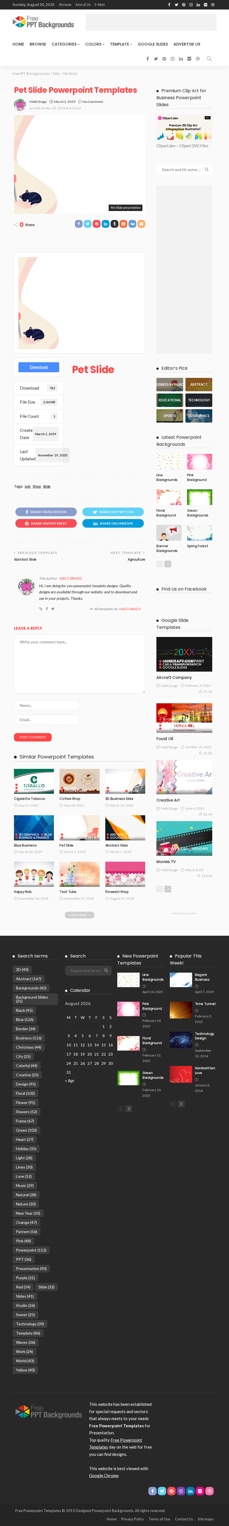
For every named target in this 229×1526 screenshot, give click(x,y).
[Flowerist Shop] (125, 874)
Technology (30, 1323)
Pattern (26, 1231)
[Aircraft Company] (184, 654)
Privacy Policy (132, 1519)
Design (26, 1084)
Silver (134, 790)
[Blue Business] (34, 827)
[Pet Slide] (79, 827)
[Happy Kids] (34, 874)
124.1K (206, 876)
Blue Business (25, 845)
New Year (28, 1213)
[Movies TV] (184, 838)
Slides (25, 1296)
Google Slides (153, 44)
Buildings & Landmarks (182, 722)
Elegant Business (202, 977)
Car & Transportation (182, 664)
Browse (65, 4)
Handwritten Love (205, 1070)
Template (119, 44)
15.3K (207, 753)
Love (24, 1176)
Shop (37, 486)
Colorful (26, 1065)
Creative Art (168, 800)
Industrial (73, 880)
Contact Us (184, 1519)
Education (28, 883)
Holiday (26, 1148)
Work (24, 1351)
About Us (83, 4)
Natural (26, 1194)
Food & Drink (30, 784)
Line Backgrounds (167, 477)
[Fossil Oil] (184, 715)
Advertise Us (186, 44)
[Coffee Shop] (79, 781)
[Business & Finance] (169, 384)
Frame (25, 1121)
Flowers (117, 880)
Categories (64, 44)
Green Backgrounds (197, 513)
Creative (27, 1074)
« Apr (70, 1080)
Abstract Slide (25, 559)
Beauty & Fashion (33, 880)
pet (28, 486)
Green (24, 790)
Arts (167, 790)
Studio (25, 1305)
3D (22, 969)
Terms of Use (159, 1519)
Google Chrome (103, 1475)
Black (24, 1010)
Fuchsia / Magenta (125, 883)
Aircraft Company (174, 677)
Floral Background (166, 513)
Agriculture (136, 559)
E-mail (100, 4)
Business (29, 1038)
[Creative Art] (184, 777)
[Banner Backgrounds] (169, 533)
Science (70, 883)
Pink (23, 1240)
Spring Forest (197, 546)
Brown (70, 787)
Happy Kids (23, 891)
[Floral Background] (169, 497)
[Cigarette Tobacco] (34, 781)
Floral (25, 1093)
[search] (209, 58)
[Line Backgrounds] (169, 462)
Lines (24, 1167)
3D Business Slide (119, 798)
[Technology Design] (181, 1040)
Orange (116, 790)
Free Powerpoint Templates (38, 1510)
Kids (46, 883)
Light (24, 1157)
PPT (23, 1259)
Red (195, 725)
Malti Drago (38, 101)
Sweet (25, 1314)
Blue (48, 834)
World (25, 1360)
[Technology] (198, 400)
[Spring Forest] (199, 533)
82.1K (207, 814)
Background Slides (32, 999)
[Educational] (169, 400)
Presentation (31, 1268)
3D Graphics (120, 787)
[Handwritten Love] (181, 1074)
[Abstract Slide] (125, 827)
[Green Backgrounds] (199, 497)
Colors (93, 44)
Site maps (206, 1519)
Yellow (25, 1370)
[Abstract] (198, 384)
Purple (25, 1277)
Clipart (162, 145)
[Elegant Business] (181, 980)
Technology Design (204, 1036)
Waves (25, 1342)
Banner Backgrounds (167, 548)
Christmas (28, 1047)
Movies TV (166, 861)
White (168, 728)
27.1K (207, 691)
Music (167, 851)
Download (39, 367)
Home (18, 44)
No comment (93, 101)
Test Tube (68, 891)
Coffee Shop (69, 798)
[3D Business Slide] (125, 781)
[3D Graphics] (198, 416)
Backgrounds (31, 987)
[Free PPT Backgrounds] (48, 1411)
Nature (26, 1204)
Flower (25, 1102)
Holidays (200, 848)
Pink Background (196, 477)
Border (25, 1028)
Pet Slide (66, 845)
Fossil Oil (164, 738)
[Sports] (169, 416)
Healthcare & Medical (74, 876)
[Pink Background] (199, 462)
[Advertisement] (151, 22)
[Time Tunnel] (181, 1010)
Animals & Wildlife (80, 834)
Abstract (118, 834)
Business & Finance (34, 837)
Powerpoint (31, 1250)
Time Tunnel (205, 1003)
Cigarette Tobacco (29, 798)
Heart (25, 1139)
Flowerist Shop (117, 891)
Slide (47, 486)
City (23, 1056)
